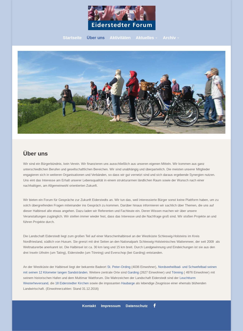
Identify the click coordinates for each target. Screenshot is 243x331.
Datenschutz (137, 306)
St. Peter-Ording (119, 267)
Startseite (72, 38)
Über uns (96, 38)
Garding (133, 272)
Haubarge (128, 283)
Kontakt (89, 306)
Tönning (177, 272)
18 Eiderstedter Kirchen (72, 283)
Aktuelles (145, 38)
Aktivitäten (120, 38)
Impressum (111, 306)
